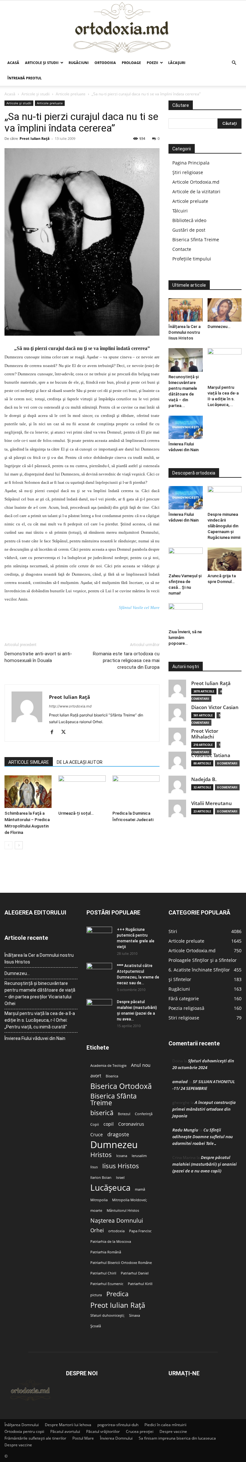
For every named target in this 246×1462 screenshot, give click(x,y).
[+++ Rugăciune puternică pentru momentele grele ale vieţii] (99, 936)
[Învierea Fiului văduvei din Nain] (185, 427)
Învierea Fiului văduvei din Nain (34, 1038)
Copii (94, 1124)
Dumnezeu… (219, 326)
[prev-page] (8, 845)
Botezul (124, 1114)
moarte (96, 1210)
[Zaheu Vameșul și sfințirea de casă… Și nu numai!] (185, 559)
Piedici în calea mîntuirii (165, 1424)
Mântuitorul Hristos (123, 1210)
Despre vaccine (173, 1431)
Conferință (143, 1114)
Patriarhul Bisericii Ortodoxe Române (121, 1262)
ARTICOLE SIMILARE (28, 762)
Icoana (121, 1156)
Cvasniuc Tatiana (210, 755)
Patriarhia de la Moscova (110, 1241)
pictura (96, 1295)
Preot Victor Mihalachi (204, 734)
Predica (117, 1293)
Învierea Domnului (116, 1438)
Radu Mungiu (185, 1130)
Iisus (94, 1167)
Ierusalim (139, 1156)
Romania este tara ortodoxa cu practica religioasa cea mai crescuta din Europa (126, 660)
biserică (101, 1112)
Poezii (152, 62)
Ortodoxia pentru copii (24, 1431)
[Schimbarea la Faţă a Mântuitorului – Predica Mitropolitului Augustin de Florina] (28, 791)
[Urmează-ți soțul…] (81, 791)
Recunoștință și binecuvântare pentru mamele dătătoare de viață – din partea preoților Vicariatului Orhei (39, 993)
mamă (140, 1189)
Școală (95, 1326)
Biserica (112, 1076)
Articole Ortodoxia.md (195, 182)
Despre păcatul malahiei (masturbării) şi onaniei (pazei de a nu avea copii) (204, 1164)
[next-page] (19, 845)
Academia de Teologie (108, 1065)
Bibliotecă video (189, 220)
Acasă (13, 62)
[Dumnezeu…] (225, 310)
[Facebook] (54, 732)
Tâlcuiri (180, 211)
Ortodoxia (105, 62)
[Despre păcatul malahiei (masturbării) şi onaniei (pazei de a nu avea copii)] (99, 1008)
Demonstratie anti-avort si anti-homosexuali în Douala (38, 657)
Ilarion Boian (100, 1177)
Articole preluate (71, 94)
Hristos (101, 1154)
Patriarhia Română (105, 1252)
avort (95, 1076)
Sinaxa (134, 1315)
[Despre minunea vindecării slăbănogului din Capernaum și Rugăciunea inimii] (225, 497)
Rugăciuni (79, 62)
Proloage (131, 62)
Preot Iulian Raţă (35, 138)
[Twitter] (66, 732)
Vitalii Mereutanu (211, 803)
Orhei (97, 1230)
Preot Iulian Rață (117, 1305)
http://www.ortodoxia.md (70, 706)
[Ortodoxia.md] (123, 28)
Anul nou (141, 1065)
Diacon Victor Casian (215, 707)
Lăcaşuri (176, 62)
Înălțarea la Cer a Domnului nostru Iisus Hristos (184, 332)
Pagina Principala (190, 163)
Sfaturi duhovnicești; (107, 1315)
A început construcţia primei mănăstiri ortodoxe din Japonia (204, 1109)
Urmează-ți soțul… (76, 813)
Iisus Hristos (120, 1165)
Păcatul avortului (65, 1431)
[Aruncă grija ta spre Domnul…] (225, 559)
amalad (180, 1081)
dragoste (118, 1134)
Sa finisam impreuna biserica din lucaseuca (177, 1438)
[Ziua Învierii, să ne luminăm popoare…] (185, 615)
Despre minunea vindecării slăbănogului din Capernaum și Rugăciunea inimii (224, 526)
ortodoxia (116, 1231)
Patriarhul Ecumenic (106, 1284)
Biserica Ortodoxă (121, 1086)
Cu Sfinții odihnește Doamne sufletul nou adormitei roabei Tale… (202, 1136)
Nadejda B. (204, 779)
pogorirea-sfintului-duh (117, 1424)
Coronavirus (131, 1124)
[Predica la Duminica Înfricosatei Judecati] (136, 791)
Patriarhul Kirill (140, 1284)
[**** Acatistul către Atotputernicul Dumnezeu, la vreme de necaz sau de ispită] (99, 972)
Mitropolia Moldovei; (129, 1200)
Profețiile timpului (191, 259)
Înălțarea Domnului (21, 1424)
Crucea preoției (139, 1431)
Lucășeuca (110, 1187)
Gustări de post (188, 230)
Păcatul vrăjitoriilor (103, 1431)
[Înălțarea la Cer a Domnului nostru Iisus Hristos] (185, 310)
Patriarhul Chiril (103, 1273)
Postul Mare (83, 1438)
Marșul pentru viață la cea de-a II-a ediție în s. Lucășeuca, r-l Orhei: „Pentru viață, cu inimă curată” (39, 1020)
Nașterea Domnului (116, 1220)
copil (108, 1124)
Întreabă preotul (24, 78)
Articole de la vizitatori (196, 191)
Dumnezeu (114, 1144)
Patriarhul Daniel (135, 1273)
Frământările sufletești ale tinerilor (35, 1438)
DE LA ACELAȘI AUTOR (79, 762)
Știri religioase (187, 172)
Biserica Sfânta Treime (113, 1099)
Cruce (96, 1135)
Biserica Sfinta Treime (195, 239)
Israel (120, 1177)
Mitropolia (99, 1200)
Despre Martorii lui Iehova (68, 1424)
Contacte (181, 249)
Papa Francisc (140, 1231)
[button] (234, 63)
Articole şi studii (42, 62)
